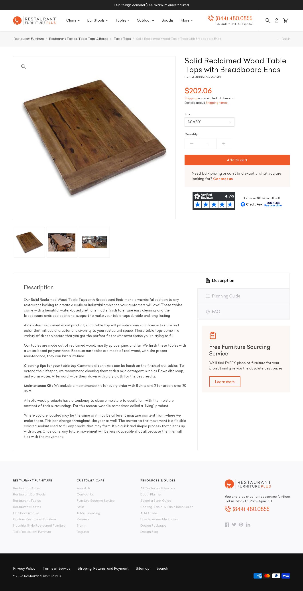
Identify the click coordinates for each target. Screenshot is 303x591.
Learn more (225, 381)
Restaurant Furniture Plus (42, 576)
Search (162, 568)
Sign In (81, 525)
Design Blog (149, 532)
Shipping (191, 98)
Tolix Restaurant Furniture (32, 532)
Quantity (191, 134)
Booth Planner (150, 494)
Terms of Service (57, 568)
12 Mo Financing (88, 513)
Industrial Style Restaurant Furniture (39, 525)
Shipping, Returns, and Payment (103, 568)
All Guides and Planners (157, 488)
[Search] (267, 20)
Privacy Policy (24, 568)
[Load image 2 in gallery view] (62, 242)
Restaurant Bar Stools (29, 494)
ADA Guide (148, 513)
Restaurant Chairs (26, 488)
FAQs (81, 507)
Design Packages (153, 525)
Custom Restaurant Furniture (34, 519)
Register (83, 532)
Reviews (83, 519)
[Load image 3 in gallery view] (94, 242)
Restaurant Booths (27, 507)
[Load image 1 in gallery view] (29, 242)
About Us (84, 488)
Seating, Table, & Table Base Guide (166, 507)
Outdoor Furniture (26, 513)
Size (188, 114)
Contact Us (85, 494)
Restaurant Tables (27, 501)
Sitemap (143, 568)
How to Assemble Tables (159, 519)
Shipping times (217, 103)
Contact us (223, 178)
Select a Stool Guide (155, 501)
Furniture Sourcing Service (96, 501)
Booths (167, 20)
